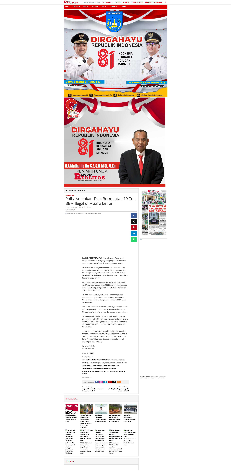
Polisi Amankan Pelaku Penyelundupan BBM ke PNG (99, 368)
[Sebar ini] (134, 215)
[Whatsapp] (134, 239)
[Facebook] (97, 382)
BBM (91, 353)
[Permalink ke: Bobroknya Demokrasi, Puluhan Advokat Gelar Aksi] (130, 409)
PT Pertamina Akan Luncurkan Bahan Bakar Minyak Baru (101, 365)
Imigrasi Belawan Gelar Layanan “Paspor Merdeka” (93, 389)
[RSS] (119, 382)
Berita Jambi (70, 195)
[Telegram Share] (134, 233)
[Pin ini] (134, 227)
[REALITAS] (71, 2)
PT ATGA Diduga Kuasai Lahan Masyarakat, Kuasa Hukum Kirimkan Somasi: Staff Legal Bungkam (86, 421)
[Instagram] (101, 382)
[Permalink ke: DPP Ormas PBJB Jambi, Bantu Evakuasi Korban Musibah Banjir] (115, 409)
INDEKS (156, 376)
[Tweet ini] (134, 221)
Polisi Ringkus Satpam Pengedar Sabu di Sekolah (118, 389)
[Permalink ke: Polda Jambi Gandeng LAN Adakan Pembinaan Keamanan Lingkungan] (72, 435)
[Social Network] (165, 2)
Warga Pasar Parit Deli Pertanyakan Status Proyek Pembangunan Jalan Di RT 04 (101, 447)
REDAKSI (162, 376)
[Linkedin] (105, 382)
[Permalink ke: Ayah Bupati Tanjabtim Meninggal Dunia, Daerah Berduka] (101, 409)
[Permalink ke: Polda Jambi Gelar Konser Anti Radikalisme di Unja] (130, 433)
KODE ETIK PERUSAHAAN (157, 378)
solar (99, 312)
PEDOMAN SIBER (144, 378)
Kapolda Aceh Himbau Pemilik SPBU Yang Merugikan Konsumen (103, 360)
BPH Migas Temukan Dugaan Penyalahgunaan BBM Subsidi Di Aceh (104, 363)
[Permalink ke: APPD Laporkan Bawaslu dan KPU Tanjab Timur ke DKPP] (72, 409)
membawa (117, 336)
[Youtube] (110, 382)
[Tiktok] (114, 382)
